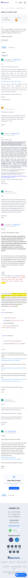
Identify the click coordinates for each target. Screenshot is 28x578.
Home (2, 8)
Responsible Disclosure (16, 566)
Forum (6, 8)
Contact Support (14, 488)
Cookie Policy (12, 562)
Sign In (21, 2)
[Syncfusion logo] (6, 2)
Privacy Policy (4, 562)
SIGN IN (4, 495)
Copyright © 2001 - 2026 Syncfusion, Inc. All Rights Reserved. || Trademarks (14, 572)
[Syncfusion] (14, 557)
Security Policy (6, 566)
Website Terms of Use (22, 562)
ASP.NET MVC (12, 8)
